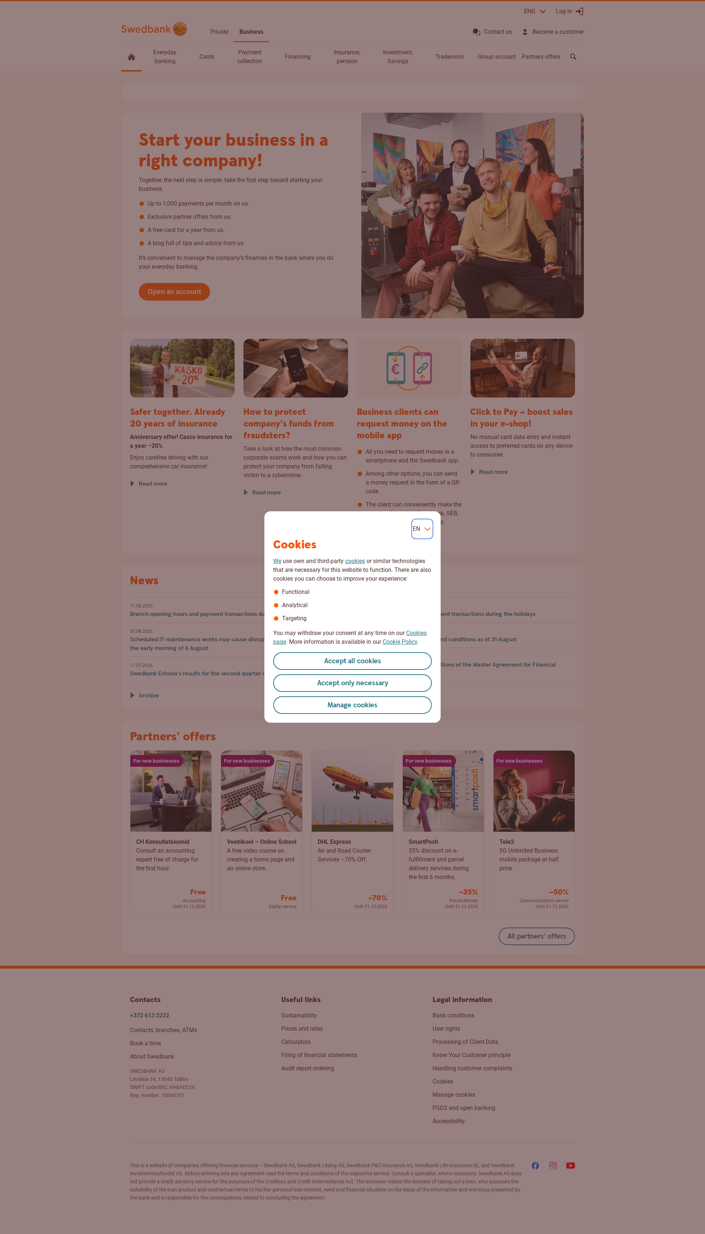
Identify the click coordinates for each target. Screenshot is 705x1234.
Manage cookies (352, 705)
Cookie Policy (400, 641)
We (277, 561)
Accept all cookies (352, 661)
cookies (355, 561)
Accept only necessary (352, 683)
